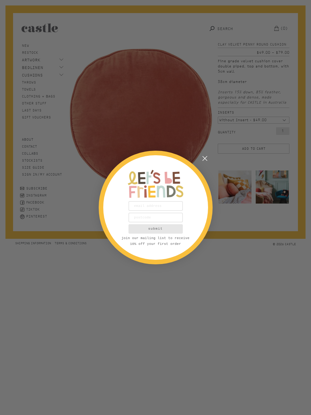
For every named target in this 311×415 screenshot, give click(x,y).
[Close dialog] (205, 158)
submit (155, 229)
